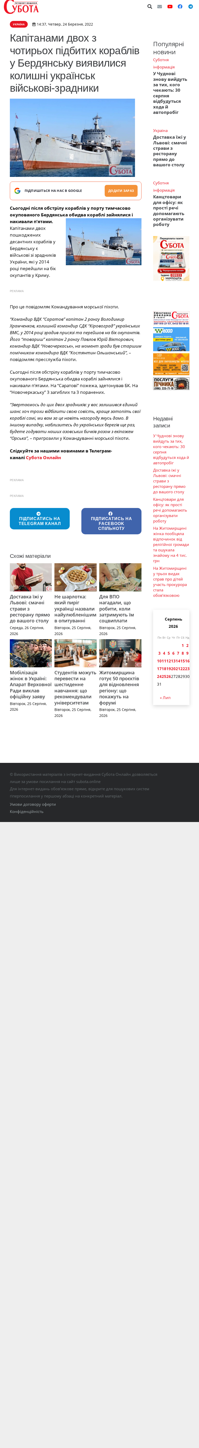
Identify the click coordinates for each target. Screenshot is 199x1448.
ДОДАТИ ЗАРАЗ (121, 191)
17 (159, 668)
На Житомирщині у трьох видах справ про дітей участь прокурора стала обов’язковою (170, 582)
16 (187, 660)
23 (187, 668)
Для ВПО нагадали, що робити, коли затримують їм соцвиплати (116, 608)
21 (178, 668)
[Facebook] (180, 6)
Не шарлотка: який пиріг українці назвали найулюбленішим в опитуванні (75, 608)
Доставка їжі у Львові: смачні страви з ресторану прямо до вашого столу (170, 151)
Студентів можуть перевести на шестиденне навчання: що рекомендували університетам (75, 687)
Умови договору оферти (33, 804)
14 (178, 660)
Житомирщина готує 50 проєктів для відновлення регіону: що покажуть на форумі (119, 687)
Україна (160, 130)
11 (164, 660)
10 (159, 660)
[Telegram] (190, 6)
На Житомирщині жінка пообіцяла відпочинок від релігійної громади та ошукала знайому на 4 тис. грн (171, 544)
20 (173, 668)
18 (164, 668)
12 (168, 660)
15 (182, 660)
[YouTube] (170, 6)
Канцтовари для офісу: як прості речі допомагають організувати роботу (168, 210)
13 (173, 660)
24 (159, 676)
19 (168, 668)
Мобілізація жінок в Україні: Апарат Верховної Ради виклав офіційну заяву (31, 684)
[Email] (159, 6)
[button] (150, 6)
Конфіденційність (27, 811)
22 (182, 668)
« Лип (165, 697)
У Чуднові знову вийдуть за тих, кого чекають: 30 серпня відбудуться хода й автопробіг (170, 93)
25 (164, 676)
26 (168, 676)
